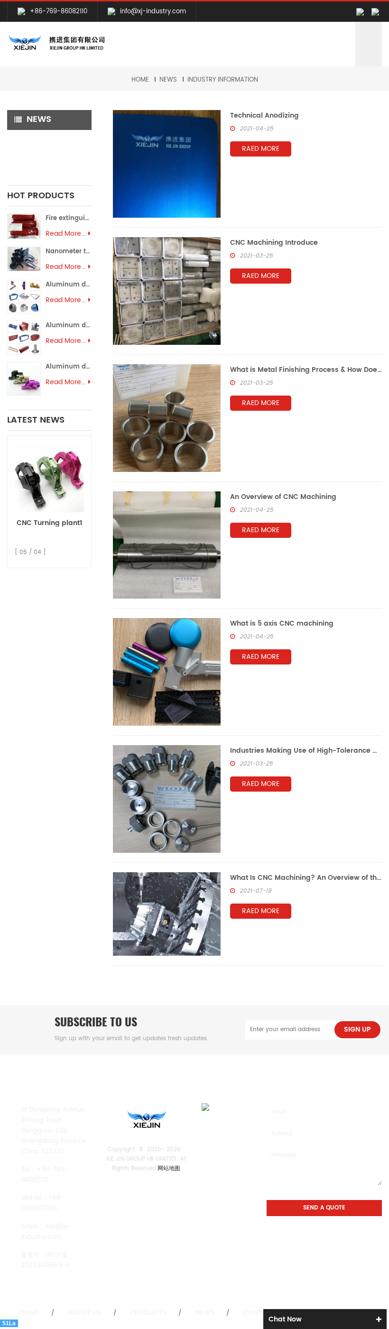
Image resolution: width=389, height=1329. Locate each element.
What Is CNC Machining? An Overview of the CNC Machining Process (306, 877)
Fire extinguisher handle (69, 218)
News (168, 80)
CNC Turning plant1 (49, 522)
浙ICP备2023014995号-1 (45, 1260)
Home (140, 80)
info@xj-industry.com (153, 12)
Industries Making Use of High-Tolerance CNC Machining (306, 750)
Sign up (357, 1029)
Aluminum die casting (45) (69, 285)
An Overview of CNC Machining (283, 496)
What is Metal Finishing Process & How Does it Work (306, 369)
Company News (40, 140)
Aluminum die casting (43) (69, 367)
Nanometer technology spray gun (69, 252)
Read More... (65, 234)
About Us (85, 1313)
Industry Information (222, 80)
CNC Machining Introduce (274, 242)
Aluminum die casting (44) (69, 326)
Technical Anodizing (264, 115)
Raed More (260, 148)
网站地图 (168, 1168)
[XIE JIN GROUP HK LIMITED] (56, 43)
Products (148, 1313)
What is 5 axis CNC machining (281, 623)
